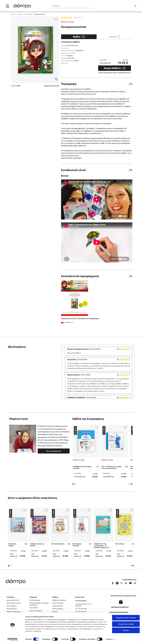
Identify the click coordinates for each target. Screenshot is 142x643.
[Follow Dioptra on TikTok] (134, 583)
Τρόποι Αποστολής (57, 603)
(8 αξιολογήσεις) (77, 17)
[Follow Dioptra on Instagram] (117, 583)
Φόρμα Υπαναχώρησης (13, 611)
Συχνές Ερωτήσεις (57, 606)
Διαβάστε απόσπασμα (51, 86)
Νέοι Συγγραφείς (12, 606)
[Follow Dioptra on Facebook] (112, 583)
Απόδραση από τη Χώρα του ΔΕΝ (82, 467)
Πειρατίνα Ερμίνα (12, 545)
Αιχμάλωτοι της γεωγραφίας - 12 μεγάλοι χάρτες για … (102, 545)
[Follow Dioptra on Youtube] (130, 583)
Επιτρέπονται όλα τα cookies (126, 617)
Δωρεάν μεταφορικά (35, 610)
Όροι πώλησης (33, 608)
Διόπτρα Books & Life (13, 600)
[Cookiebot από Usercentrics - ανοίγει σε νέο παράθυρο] (12, 639)
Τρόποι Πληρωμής (57, 609)
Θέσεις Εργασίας (12, 609)
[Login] (131, 6)
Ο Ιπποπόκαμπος (57, 544)
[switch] (55, 639)
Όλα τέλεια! (120, 544)
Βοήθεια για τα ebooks (59, 600)
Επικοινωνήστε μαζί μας (14, 603)
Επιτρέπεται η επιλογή (126, 624)
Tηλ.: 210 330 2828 (81, 609)
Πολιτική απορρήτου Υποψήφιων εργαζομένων (39, 604)
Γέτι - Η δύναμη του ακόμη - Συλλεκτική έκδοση (112, 467)
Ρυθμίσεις (109, 639)
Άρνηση (126, 630)
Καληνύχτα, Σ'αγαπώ (77, 545)
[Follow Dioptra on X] (121, 583)
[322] (35, 50)
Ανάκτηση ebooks (34, 600)
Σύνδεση (54, 611)
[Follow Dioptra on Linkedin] (126, 583)
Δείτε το (15, 86)
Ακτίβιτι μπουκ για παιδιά (37, 545)
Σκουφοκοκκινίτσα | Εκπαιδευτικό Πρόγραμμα (80, 318)
